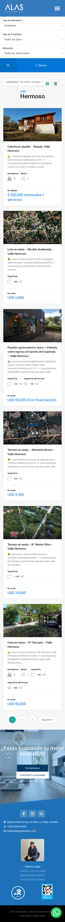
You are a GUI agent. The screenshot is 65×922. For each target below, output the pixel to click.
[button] (57, 8)
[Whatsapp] (41, 813)
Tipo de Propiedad (12, 34)
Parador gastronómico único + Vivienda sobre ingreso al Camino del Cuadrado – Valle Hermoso (32, 352)
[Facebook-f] (23, 813)
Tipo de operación (12, 20)
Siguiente (47, 719)
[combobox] (32, 26)
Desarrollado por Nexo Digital (33, 916)
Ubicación (7, 48)
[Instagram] (32, 813)
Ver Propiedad (32, 134)
